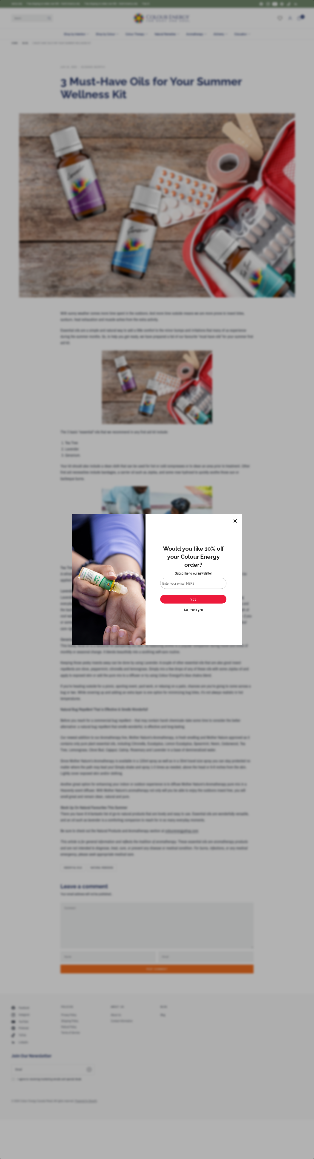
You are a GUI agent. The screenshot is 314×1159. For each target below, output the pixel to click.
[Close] (235, 521)
